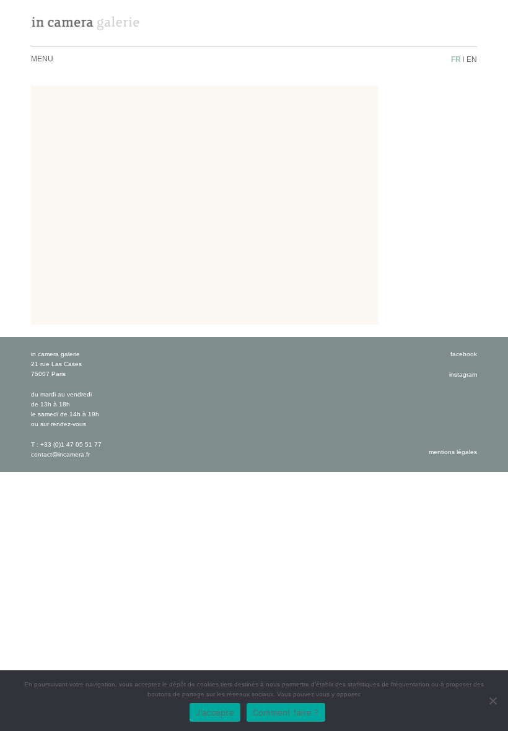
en (471, 59)
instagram (463, 374)
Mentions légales (453, 452)
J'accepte (215, 712)
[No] (492, 700)
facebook (463, 354)
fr (456, 59)
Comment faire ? (286, 712)
